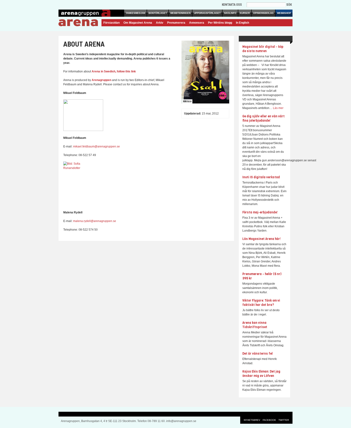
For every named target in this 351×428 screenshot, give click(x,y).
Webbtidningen (180, 13)
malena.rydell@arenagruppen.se (94, 221)
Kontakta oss (232, 4)
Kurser (245, 13)
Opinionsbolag (263, 13)
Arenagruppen (101, 80)
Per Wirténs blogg (220, 22)
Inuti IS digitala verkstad (261, 177)
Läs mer (278, 108)
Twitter (283, 420)
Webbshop (284, 13)
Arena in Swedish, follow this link (114, 71)
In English (242, 22)
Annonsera (196, 22)
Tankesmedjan (135, 13)
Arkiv (159, 22)
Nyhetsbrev (252, 420)
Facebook (269, 420)
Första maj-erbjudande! (260, 212)
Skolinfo (230, 13)
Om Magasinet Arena (137, 22)
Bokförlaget (158, 13)
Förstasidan (111, 22)
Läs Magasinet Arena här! (261, 239)
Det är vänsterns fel (257, 354)
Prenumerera (176, 22)
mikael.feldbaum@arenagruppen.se (96, 146)
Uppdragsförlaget (207, 13)
